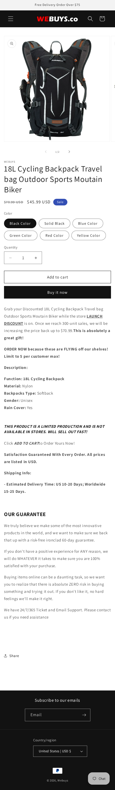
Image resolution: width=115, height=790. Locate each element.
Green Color (21, 235)
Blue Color (88, 223)
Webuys (62, 780)
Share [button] (14, 655)
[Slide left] (46, 152)
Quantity (10, 247)
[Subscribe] (84, 715)
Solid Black (54, 223)
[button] (11, 19)
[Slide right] (69, 152)
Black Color (20, 223)
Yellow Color (88, 235)
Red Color (54, 235)
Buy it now (57, 292)
